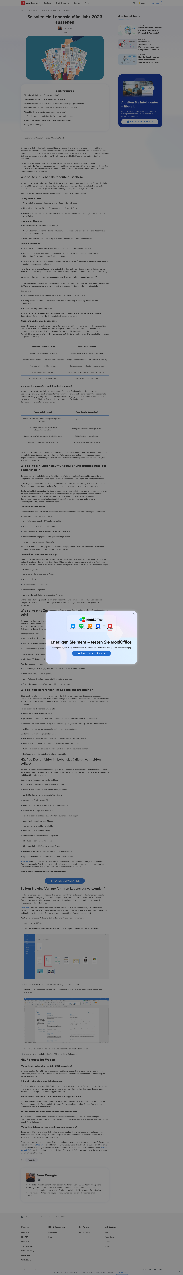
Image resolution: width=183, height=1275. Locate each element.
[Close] (134, 614)
